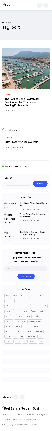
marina (15, 147)
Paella (29, 331)
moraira (36, 326)
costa (15, 306)
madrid (8, 326)
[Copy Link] (14, 117)
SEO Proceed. (31, 424)
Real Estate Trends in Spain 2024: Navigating (32, 233)
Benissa (29, 301)
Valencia (33, 342)
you (41, 342)
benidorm (19, 301)
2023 (7, 296)
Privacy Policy (43, 414)
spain (40, 336)
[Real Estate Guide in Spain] (11, 5)
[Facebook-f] (15, 397)
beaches (9, 301)
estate (25, 311)
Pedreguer (38, 331)
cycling (8, 311)
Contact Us (7, 414)
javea (28, 316)
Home (4, 22)
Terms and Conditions (25, 414)
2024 (15, 296)
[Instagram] (22, 397)
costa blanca (25, 306)
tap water (9, 342)
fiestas (33, 311)
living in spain (20, 321)
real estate (31, 336)
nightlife (19, 331)
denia (7, 110)
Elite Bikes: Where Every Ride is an (33, 204)
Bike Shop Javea (9, 419)
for (7, 316)
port (14, 110)
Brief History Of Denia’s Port (21, 142)
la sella (36, 316)
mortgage (9, 331)
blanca (38, 301)
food (41, 311)
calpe (8, 306)
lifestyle (8, 321)
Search (8, 177)
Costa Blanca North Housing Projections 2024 (33, 215)
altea (32, 296)
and (39, 296)
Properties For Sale (28, 419)
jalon (20, 316)
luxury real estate (35, 321)
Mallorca (17, 326)
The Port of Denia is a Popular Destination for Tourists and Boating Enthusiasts (22, 102)
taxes (18, 342)
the (25, 342)
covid (35, 306)
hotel (13, 316)
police (8, 336)
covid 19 (43, 306)
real (22, 336)
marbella (27, 326)
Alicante (24, 296)
